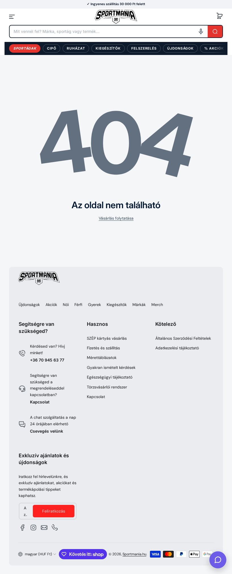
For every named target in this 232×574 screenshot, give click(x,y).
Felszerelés (143, 48)
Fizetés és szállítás (103, 347)
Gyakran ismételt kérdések (111, 367)
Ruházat (76, 48)
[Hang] (200, 31)
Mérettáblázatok (102, 357)
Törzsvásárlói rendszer (107, 387)
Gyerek (94, 304)
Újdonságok (180, 48)
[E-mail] (44, 527)
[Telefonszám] (54, 527)
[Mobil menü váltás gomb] (12, 17)
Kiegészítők (108, 48)
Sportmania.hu (134, 554)
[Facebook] (22, 527)
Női (66, 304)
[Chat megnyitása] (217, 559)
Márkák (139, 304)
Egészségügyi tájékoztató (109, 377)
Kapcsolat (40, 401)
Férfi (78, 304)
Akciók (51, 304)
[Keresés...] (215, 31)
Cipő (51, 48)
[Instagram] (33, 527)
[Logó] (116, 17)
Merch (157, 304)
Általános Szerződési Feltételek (183, 338)
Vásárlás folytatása (116, 218)
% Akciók (214, 48)
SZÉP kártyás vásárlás (107, 338)
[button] (219, 16)
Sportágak (24, 48)
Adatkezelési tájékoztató (177, 347)
